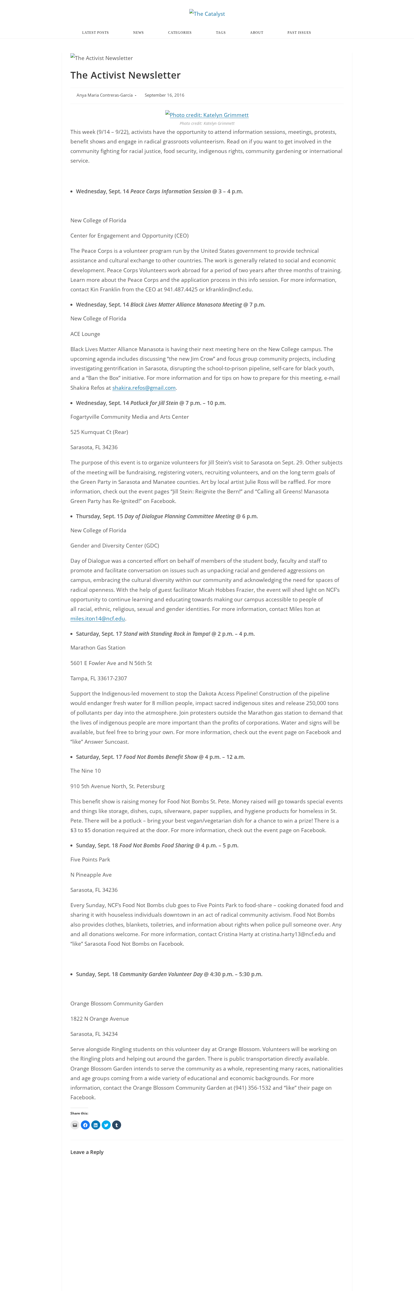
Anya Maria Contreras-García (105, 95)
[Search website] (333, 32)
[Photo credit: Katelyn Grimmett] (207, 114)
